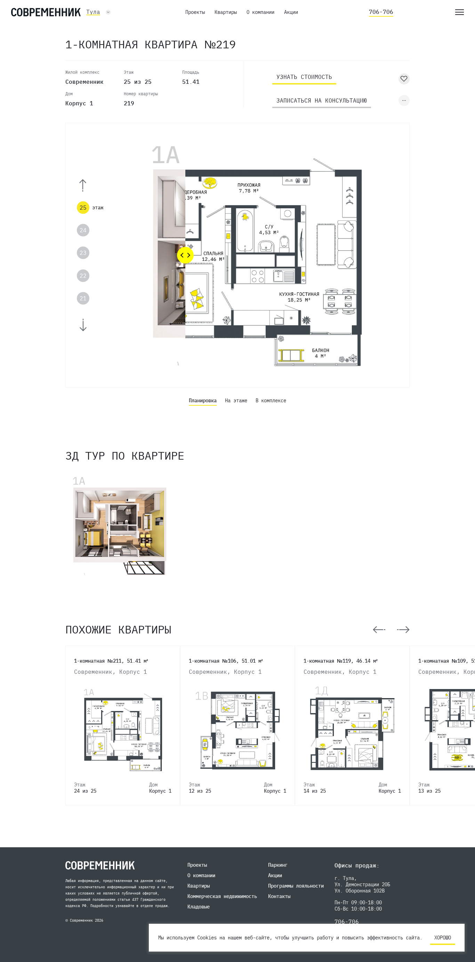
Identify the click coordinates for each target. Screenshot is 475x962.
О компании (260, 12)
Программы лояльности (296, 886)
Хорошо (442, 938)
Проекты (195, 12)
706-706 (381, 11)
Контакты (279, 896)
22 (83, 275)
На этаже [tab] (236, 400)
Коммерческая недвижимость (222, 896)
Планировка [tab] (203, 400)
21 (83, 298)
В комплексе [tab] (271, 400)
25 (83, 207)
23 (83, 252)
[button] (92, 185)
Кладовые (198, 907)
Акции (291, 12)
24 (83, 230)
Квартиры (226, 12)
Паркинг (278, 865)
